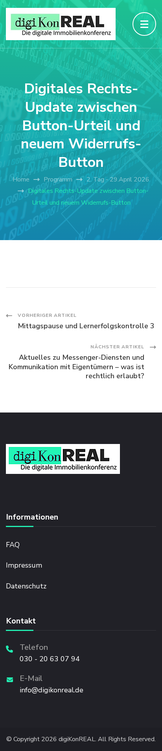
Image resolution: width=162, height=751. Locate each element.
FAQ (13, 544)
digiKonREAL (77, 739)
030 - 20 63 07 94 (50, 659)
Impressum (24, 565)
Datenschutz (26, 586)
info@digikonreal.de (51, 690)
